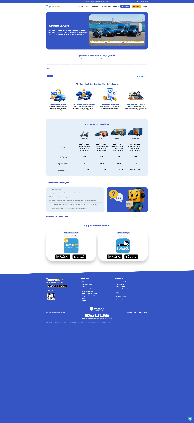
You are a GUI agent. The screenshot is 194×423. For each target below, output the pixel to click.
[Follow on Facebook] (47, 291)
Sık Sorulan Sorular (106, 6)
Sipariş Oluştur (125, 6)
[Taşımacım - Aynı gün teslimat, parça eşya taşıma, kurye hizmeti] (53, 6)
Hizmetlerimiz (95, 6)
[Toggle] (49, 189)
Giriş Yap (145, 6)
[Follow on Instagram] (49, 291)
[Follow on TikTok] (50, 291)
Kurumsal (87, 6)
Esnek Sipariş (136, 6)
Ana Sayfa (80, 6)
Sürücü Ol (116, 6)
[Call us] (52, 291)
